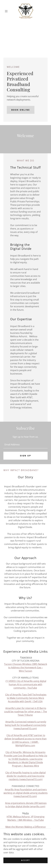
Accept (25, 860)
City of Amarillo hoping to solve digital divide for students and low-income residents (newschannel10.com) (25, 776)
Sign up (25, 455)
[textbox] (25, 444)
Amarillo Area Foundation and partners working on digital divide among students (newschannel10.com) (26, 793)
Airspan (39, 752)
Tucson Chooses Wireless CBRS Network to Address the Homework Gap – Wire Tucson (25, 667)
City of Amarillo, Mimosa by (20, 752)
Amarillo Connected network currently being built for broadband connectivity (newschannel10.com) (25, 725)
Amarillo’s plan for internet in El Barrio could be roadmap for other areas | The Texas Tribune (25, 711)
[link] (25, 11)
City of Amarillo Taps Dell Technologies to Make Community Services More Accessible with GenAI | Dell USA (25, 698)
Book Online (20, 109)
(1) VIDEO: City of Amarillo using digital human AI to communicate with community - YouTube (26, 684)
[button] (6, 11)
